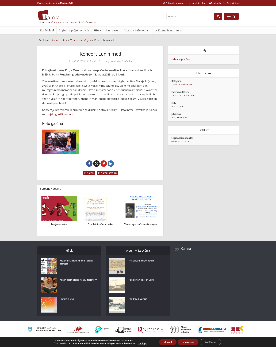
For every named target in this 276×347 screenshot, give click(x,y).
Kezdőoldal (47, 30)
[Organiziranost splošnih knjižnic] (78, 330)
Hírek (97, 30)
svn (188, 3)
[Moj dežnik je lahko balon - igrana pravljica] (49, 266)
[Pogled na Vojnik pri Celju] (117, 285)
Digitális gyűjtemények (74, 30)
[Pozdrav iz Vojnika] (117, 305)
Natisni (90, 172)
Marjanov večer (59, 224)
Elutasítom (188, 341)
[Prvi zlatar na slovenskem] (117, 266)
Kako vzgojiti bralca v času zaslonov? (78, 280)
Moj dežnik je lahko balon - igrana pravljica (76, 262)
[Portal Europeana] (101, 330)
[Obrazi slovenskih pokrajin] (181, 330)
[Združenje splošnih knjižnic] (237, 330)
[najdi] (218, 16)
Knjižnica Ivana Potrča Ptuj (119, 61)
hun (204, 3)
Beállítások (210, 341)
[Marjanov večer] (59, 208)
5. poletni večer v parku (100, 224)
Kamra (186, 249)
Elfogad (168, 341)
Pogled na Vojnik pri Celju (141, 280)
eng (194, 3)
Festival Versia (67, 299)
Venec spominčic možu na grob (141, 224)
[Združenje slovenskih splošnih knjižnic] (150, 330)
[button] (152, 215)
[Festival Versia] (49, 305)
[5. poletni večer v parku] (100, 208)
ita (199, 3)
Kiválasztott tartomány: (55, 3)
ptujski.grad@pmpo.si (59, 114)
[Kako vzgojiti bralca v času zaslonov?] (49, 285)
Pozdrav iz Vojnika (138, 299)
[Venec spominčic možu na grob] (141, 208)
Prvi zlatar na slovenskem (141, 260)
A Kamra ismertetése (168, 30)
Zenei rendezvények (181, 84)
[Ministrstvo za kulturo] (44, 329)
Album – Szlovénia (136, 30)
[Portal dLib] (123, 330)
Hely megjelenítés (180, 59)
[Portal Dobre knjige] (212, 330)
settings (142, 343)
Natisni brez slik (108, 172)
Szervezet (112, 30)
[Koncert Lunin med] (60, 142)
